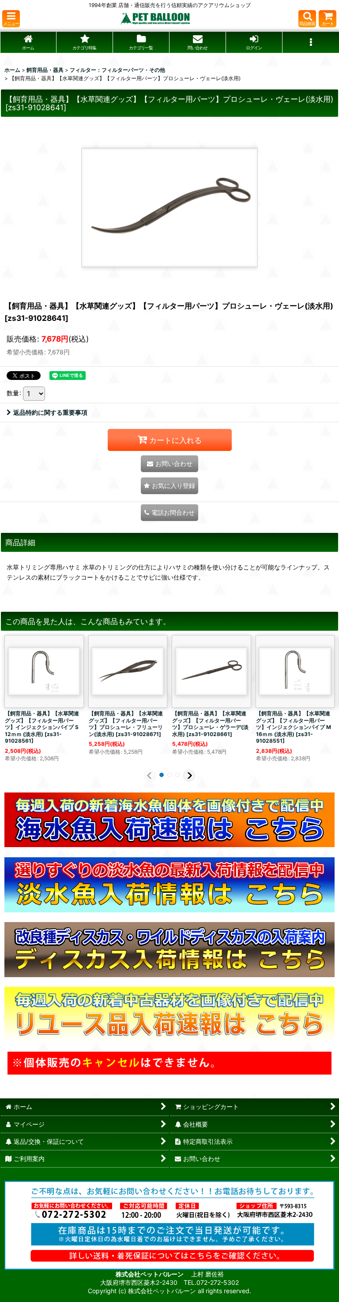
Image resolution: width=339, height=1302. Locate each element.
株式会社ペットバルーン (150, 1274)
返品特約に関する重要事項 (50, 412)
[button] (11, 18)
